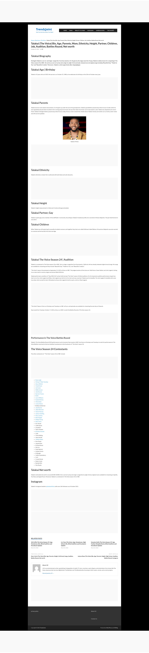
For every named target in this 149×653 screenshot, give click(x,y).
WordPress (109, 627)
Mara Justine (38, 415)
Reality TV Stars (80, 30)
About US (93, 611)
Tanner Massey (39, 411)
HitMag (116, 627)
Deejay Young (39, 419)
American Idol (100, 30)
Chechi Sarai (38, 386)
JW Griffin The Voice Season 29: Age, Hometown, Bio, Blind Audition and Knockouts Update (42, 543)
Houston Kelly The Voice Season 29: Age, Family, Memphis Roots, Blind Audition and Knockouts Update (104, 543)
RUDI (36, 395)
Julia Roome (38, 392)
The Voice (110, 30)
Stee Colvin (38, 421)
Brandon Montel (39, 431)
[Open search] (113, 30)
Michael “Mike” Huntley (41, 382)
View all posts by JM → (48, 573)
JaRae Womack (39, 409)
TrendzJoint (44, 29)
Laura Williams (39, 398)
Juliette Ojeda (39, 439)
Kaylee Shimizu (39, 399)
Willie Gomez (39, 390)
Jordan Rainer (39, 403)
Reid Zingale (38, 417)
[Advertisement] (74, 11)
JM (42, 49)
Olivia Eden (38, 401)
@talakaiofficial (50, 486)
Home (65, 30)
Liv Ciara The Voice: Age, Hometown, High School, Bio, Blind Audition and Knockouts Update (73, 543)
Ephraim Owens (39, 394)
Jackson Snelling (39, 413)
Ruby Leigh (38, 380)
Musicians (90, 30)
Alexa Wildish (39, 384)
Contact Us (94, 618)
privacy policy (34, 611)
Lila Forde (38, 388)
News (70, 30)
